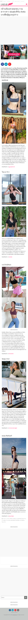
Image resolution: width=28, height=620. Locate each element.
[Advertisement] (14, 30)
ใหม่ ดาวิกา (4, 522)
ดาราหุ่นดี (3, 520)
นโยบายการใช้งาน (14, 612)
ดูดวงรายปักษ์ (17, 1)
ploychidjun (11, 516)
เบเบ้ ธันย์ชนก (22, 520)
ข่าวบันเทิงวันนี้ (18, 518)
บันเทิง (4, 1)
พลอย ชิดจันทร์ (12, 520)
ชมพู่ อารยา (24, 518)
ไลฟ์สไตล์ (8, 1)
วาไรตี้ (12, 1)
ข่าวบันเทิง (14, 518)
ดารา (1, 1)
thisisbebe (11, 353)
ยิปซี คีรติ (17, 520)
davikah (10, 257)
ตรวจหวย (22, 1)
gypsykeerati (12, 166)
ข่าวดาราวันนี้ (9, 518)
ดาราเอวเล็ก (8, 520)
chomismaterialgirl (13, 428)
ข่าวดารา (4, 518)
